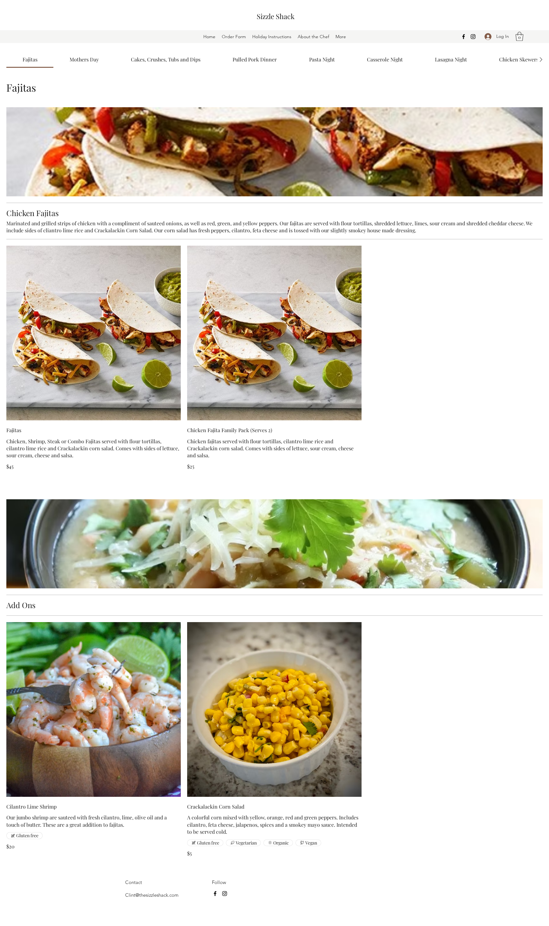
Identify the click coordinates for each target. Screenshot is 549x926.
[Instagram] (473, 36)
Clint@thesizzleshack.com (152, 895)
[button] (519, 36)
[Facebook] (463, 36)
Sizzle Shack (276, 16)
